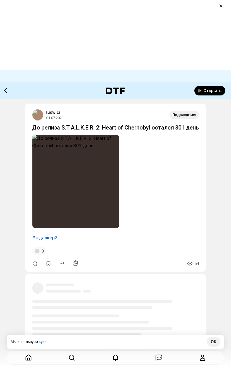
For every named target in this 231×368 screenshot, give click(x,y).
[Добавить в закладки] (48, 263)
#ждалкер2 (44, 237)
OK (213, 341)
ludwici (53, 112)
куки (42, 342)
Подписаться (184, 115)
